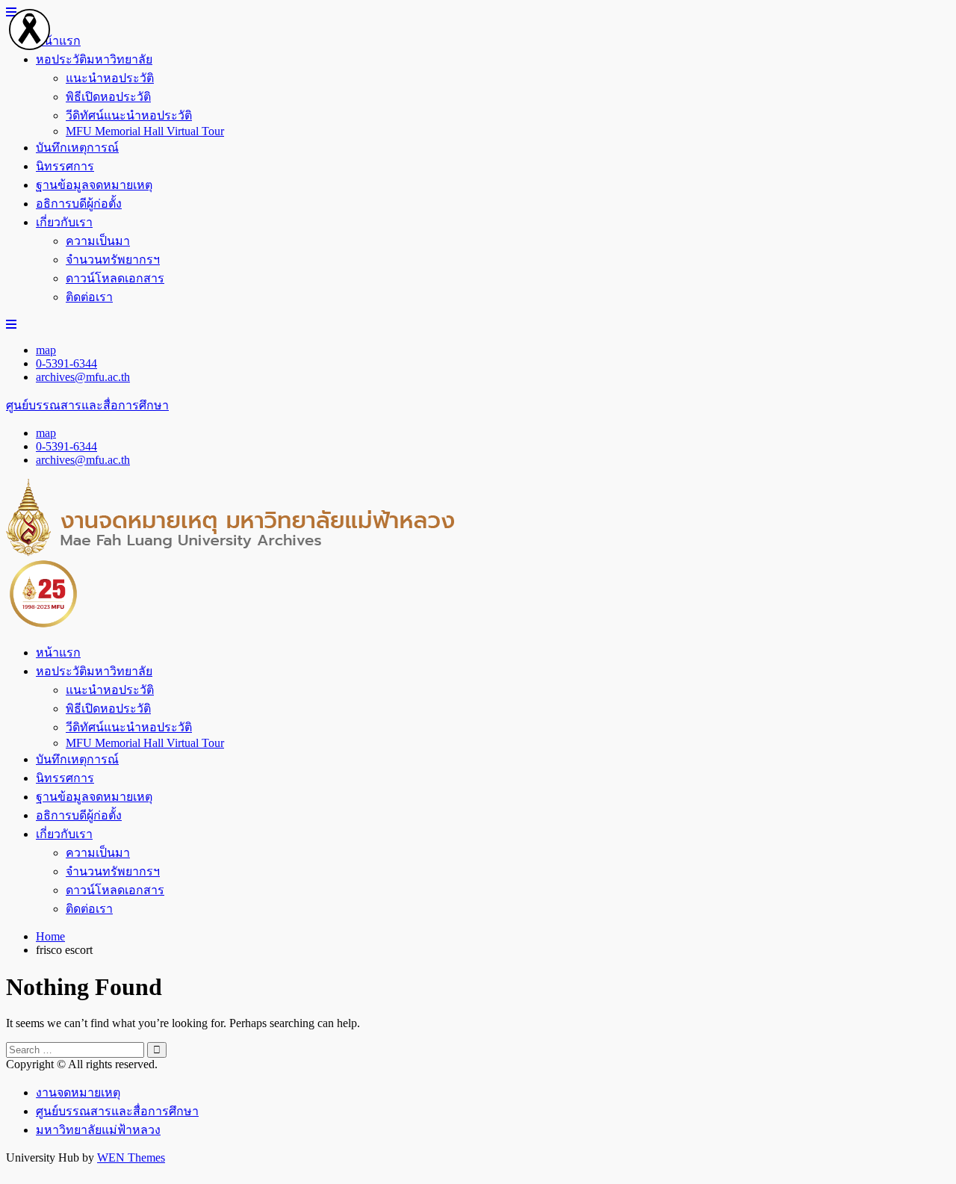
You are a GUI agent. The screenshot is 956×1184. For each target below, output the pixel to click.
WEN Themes (131, 1157)
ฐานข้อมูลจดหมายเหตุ (94, 185)
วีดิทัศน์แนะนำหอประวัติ (129, 115)
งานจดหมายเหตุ (78, 1092)
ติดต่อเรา (89, 297)
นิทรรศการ (65, 166)
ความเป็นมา (98, 241)
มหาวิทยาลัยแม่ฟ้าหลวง (98, 1129)
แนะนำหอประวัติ (110, 78)
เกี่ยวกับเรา (64, 222)
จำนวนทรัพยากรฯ (113, 259)
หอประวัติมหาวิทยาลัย (94, 59)
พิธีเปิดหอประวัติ (108, 96)
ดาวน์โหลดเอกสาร (115, 278)
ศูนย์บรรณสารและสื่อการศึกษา (87, 405)
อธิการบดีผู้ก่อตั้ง (79, 203)
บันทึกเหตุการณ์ (77, 147)
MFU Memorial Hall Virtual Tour (145, 131)
